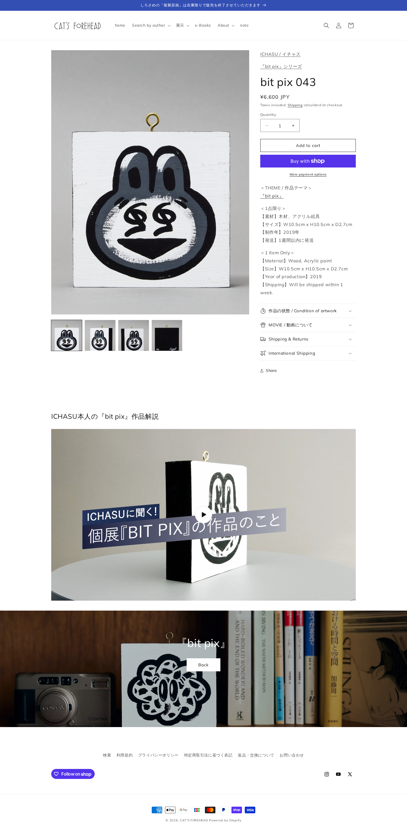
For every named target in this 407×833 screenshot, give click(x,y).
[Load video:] (203, 515)
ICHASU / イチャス (280, 54)
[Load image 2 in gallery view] (100, 335)
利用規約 (125, 755)
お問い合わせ (292, 755)
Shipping (295, 105)
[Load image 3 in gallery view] (133, 335)
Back (203, 664)
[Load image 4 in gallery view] (167, 335)
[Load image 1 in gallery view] (66, 335)
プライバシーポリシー (158, 755)
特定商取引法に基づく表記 (208, 755)
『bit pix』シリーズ (281, 66)
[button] (151, 25)
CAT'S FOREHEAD (194, 820)
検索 (107, 755)
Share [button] (271, 370)
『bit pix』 (272, 196)
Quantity (268, 114)
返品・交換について (256, 755)
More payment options (308, 174)
